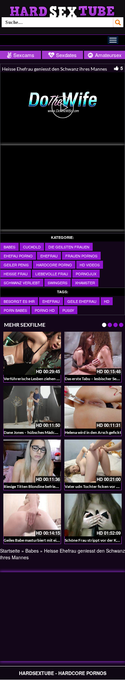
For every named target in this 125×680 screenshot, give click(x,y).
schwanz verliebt (22, 282)
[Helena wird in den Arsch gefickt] (93, 407)
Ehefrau (49, 255)
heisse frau (16, 273)
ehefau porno (18, 255)
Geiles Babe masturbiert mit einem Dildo (39, 540)
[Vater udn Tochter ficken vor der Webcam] (93, 461)
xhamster (85, 282)
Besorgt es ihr (19, 301)
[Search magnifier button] (118, 22)
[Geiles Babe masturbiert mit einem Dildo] (32, 515)
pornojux (86, 273)
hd (106, 301)
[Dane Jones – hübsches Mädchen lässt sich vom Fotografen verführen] (32, 407)
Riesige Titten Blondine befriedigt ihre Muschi (44, 486)
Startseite (10, 550)
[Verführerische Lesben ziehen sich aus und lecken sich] (32, 353)
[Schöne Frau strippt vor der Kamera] (93, 515)
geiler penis (16, 264)
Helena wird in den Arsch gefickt (93, 432)
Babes (9, 246)
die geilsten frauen (68, 246)
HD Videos (90, 264)
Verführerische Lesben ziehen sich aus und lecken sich (51, 378)
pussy (68, 310)
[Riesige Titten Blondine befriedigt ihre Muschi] (32, 461)
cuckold (32, 246)
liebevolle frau (51, 273)
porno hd (45, 310)
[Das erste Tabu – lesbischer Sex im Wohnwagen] (93, 353)
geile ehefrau (81, 301)
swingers (57, 282)
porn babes (15, 310)
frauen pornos (81, 255)
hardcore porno (54, 264)
